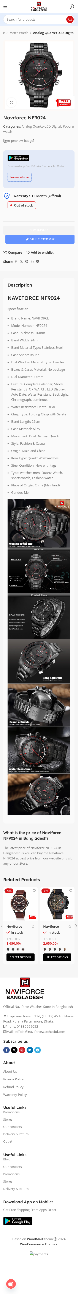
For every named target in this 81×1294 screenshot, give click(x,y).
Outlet (7, 1141)
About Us (10, 1071)
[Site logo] (39, 6)
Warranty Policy (15, 1094)
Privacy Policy (13, 1079)
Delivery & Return (16, 1134)
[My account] (72, 6)
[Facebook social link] (15, 261)
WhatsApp (40, 230)
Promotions (11, 1112)
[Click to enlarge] (11, 102)
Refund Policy (13, 1087)
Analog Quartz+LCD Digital (54, 33)
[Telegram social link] (37, 261)
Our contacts (12, 1127)
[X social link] (21, 261)
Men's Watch (19, 33)
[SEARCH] (70, 19)
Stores (7, 1119)
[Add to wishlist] (34, 891)
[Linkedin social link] (32, 261)
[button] (76, 925)
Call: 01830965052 (42, 239)
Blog (6, 1159)
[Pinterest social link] (27, 261)
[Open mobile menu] (5, 6)
